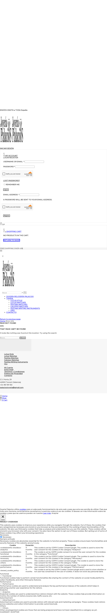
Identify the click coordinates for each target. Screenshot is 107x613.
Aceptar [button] (55, 513)
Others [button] (3, 606)
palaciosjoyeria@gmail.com (12, 388)
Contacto (11, 312)
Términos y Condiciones (14, 372)
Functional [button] (4, 574)
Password (9, 167)
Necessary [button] (4, 535)
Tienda (9, 299)
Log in (6, 189)
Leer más (47, 513)
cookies (23, 509)
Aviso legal (8, 370)
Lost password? (11, 181)
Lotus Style (16, 300)
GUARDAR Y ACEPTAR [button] (9, 612)
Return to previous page (10, 319)
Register (6, 216)
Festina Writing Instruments (25, 308)
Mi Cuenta (8, 368)
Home (2, 321)
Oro (12, 310)
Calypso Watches (19, 306)
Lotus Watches (18, 302)
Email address (11, 195)
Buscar (23, 338)
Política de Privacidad (13, 374)
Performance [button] (5, 582)
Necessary (7, 537)
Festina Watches (18, 304)
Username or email (13, 162)
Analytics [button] (4, 590)
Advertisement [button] (6, 598)
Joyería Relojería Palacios (20, 297)
